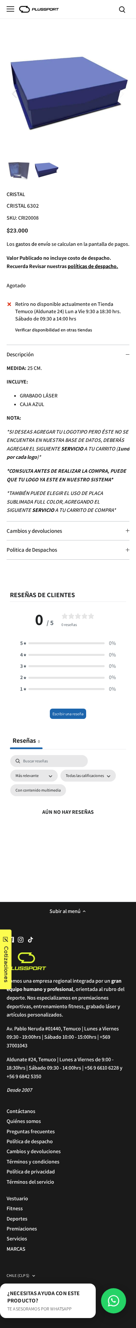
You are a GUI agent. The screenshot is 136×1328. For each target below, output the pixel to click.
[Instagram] (20, 939)
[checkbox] (38, 790)
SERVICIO (72, 448)
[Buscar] (122, 9)
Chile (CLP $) (18, 1275)
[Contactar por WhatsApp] (113, 1300)
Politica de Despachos (32, 549)
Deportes (17, 1218)
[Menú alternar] (10, 9)
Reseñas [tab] (26, 740)
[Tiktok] (30, 939)
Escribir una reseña (68, 713)
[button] (68, 643)
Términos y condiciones (33, 1161)
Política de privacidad (31, 1171)
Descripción (20, 354)
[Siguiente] (121, 93)
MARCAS (16, 1248)
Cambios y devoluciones (34, 530)
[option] (68, 93)
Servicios (17, 1238)
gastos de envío (33, 244)
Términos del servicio (30, 1181)
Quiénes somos (24, 1121)
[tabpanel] (68, 820)
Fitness (15, 1208)
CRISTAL (16, 194)
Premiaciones (22, 1228)
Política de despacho (30, 1141)
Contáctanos (21, 1111)
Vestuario (17, 1198)
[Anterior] (15, 93)
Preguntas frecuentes (31, 1131)
